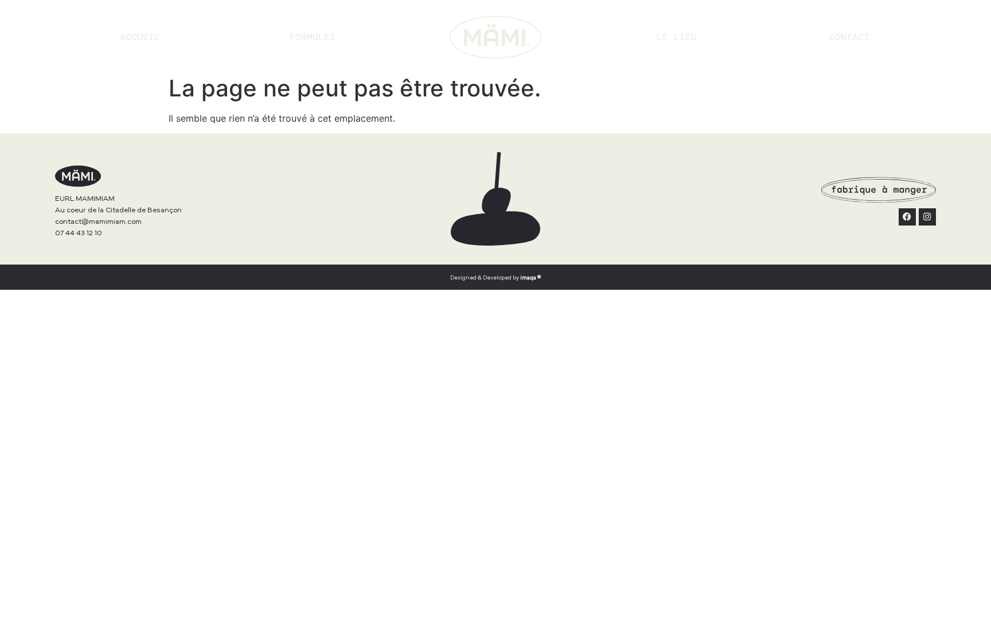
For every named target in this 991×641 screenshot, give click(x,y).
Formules (312, 37)
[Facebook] (907, 217)
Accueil (140, 37)
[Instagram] (927, 217)
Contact (849, 37)
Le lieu (677, 37)
